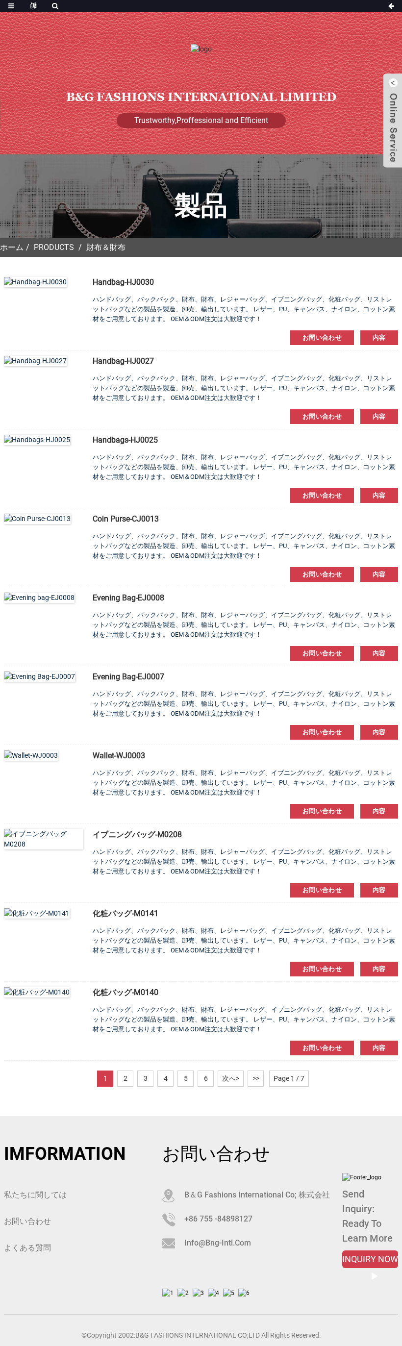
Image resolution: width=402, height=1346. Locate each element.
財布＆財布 (106, 247)
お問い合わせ (322, 337)
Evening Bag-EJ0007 (128, 676)
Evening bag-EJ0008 (128, 597)
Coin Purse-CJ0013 (126, 518)
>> (255, 1078)
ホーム (12, 247)
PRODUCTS (54, 247)
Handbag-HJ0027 (123, 361)
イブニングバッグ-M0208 (137, 834)
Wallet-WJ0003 (119, 755)
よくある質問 (27, 1247)
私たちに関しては (35, 1194)
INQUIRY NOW (370, 1259)
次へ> (230, 1078)
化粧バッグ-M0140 (125, 992)
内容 (379, 337)
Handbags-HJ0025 (125, 440)
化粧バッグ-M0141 (125, 913)
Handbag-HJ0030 (123, 282)
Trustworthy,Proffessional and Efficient (201, 120)
